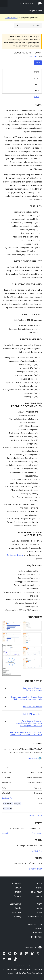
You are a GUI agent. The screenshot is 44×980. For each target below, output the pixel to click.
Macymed (33, 56)
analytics (17, 804)
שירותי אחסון (36, 892)
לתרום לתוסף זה (35, 869)
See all (5, 833)
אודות (39, 883)
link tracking (7, 808)
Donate (16, 912)
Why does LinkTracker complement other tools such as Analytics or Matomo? (29, 723)
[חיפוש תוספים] (16, 25)
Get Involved (15, 904)
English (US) (7, 798)
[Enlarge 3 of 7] (38, 649)
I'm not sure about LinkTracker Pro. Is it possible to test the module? (26, 698)
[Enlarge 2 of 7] (38, 635)
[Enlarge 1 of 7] (38, 624)
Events (18, 908)
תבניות (18, 888)
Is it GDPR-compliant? (32, 714)
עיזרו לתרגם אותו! (11, 17)
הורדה (38, 63)
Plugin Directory (35, 11)
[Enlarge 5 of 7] (18, 624)
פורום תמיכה (36, 851)
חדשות (39, 888)
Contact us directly (15, 555)
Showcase (16, 883)
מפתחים (38, 912)
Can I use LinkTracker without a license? (32, 689)
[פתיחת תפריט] (4, 3)
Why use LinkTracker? (32, 707)
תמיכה (36, 96)
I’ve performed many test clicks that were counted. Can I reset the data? (26, 733)
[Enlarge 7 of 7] (18, 647)
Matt (38, 928)
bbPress (37, 932)
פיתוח (36, 90)
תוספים (18, 892)
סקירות (36, 78)
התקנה (36, 84)
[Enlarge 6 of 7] (18, 635)
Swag (17, 916)
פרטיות (39, 896)
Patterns (17, 896)
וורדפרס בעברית (29, 947)
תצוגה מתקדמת (35, 815)
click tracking (7, 804)
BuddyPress (35, 937)
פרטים (36, 72)
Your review (37, 833)
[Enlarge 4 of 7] (38, 661)
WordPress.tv (35, 916)
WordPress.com (34, 924)
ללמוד (39, 904)
